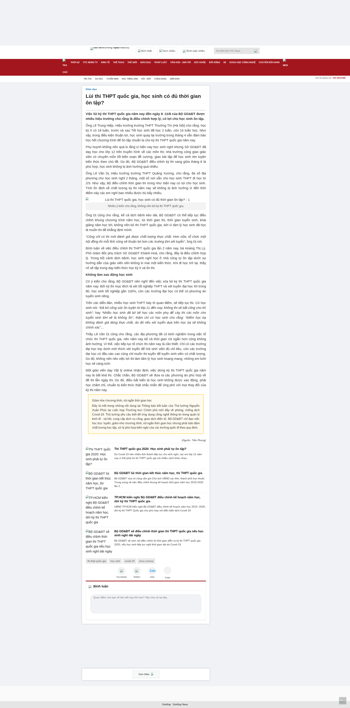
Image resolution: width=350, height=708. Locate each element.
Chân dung (160, 79)
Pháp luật (160, 62)
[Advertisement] (240, 140)
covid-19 (130, 561)
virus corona (146, 561)
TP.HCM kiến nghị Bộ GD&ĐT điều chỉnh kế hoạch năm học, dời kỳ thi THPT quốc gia (157, 499)
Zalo (152, 577)
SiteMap (166, 704)
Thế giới (132, 62)
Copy (167, 577)
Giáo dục (145, 62)
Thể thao (118, 62)
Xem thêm (144, 674)
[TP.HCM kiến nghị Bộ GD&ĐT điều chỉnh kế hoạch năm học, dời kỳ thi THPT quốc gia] (99, 510)
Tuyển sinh (112, 79)
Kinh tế (105, 62)
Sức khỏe (200, 62)
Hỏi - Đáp (146, 79)
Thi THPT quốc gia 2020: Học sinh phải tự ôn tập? (150, 449)
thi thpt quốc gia (97, 561)
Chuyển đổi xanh (269, 62)
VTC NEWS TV (90, 62)
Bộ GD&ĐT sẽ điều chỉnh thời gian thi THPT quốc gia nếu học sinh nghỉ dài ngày (158, 533)
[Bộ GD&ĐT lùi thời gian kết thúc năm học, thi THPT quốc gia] (99, 481)
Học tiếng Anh (130, 79)
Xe (224, 62)
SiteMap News (180, 704)
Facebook (121, 577)
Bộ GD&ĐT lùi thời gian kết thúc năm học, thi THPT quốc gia (158, 473)
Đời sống (214, 62)
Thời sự (75, 62)
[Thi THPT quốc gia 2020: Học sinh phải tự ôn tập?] (99, 457)
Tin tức (88, 79)
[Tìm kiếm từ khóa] (257, 51)
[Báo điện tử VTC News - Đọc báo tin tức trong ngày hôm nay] (110, 52)
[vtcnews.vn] (121, 571)
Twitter (136, 577)
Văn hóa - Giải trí (180, 62)
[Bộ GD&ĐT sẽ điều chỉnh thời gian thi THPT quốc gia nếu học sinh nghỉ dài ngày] (99, 541)
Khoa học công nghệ (243, 62)
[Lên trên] (342, 700)
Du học (99, 79)
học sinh (115, 561)
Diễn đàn (175, 79)
